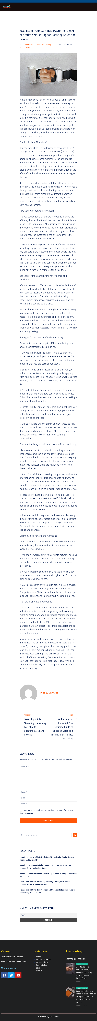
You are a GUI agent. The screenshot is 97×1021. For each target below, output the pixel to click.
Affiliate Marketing (44, 45)
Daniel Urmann (27, 45)
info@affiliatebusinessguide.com (14, 961)
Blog (38, 968)
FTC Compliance (42, 962)
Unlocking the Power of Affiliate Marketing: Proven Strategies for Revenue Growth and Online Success (86, 997)
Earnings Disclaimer (43, 959)
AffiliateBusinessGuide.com (12, 957)
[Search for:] (46, 835)
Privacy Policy (41, 965)
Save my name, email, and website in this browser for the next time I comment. (47, 811)
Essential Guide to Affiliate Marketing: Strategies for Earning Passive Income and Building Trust (84, 972)
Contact (39, 971)
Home (38, 957)
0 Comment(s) (25, 47)
